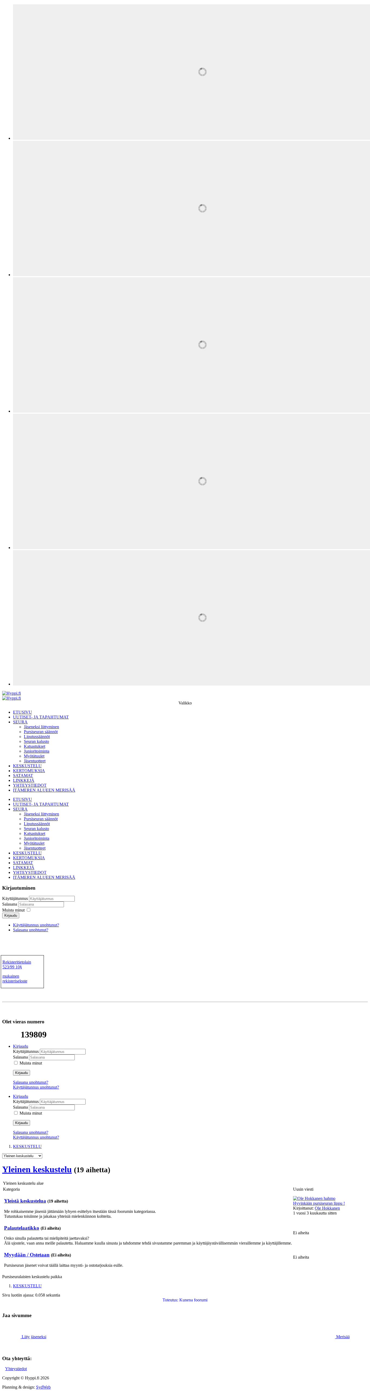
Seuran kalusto (36, 741)
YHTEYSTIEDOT (30, 785)
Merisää (342, 1336)
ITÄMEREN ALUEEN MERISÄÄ (44, 790)
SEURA (20, 722)
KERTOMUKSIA (29, 770)
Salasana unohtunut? (30, 930)
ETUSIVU (22, 712)
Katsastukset (34, 746)
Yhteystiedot (16, 1368)
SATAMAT (23, 775)
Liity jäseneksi (33, 1336)
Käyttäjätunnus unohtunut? (36, 925)
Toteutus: (170, 1300)
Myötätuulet (34, 756)
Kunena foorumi (193, 1300)
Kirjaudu (10, 915)
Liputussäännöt (37, 736)
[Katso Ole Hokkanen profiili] (314, 1198)
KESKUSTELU (27, 765)
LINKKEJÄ (23, 780)
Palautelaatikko (21, 1228)
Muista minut (13, 910)
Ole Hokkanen (327, 1208)
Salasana (10, 904)
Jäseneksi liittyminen (41, 726)
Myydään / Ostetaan (27, 1255)
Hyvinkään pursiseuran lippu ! (319, 1203)
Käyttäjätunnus (15, 898)
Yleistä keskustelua (25, 1201)
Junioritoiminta (36, 751)
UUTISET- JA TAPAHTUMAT (41, 717)
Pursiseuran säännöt (41, 731)
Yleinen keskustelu (37, 1169)
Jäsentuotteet (35, 761)
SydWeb (43, 1387)
